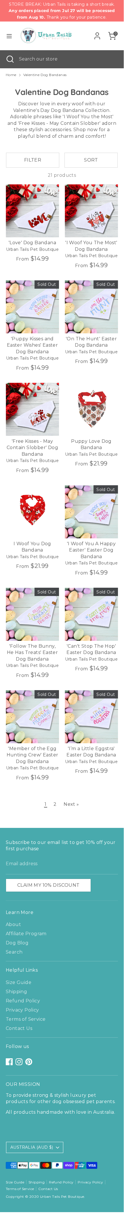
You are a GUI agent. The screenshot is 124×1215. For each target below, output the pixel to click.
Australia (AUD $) (31, 1147)
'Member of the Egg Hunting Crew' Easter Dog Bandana (32, 755)
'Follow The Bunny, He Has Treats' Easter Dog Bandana (32, 652)
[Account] (97, 33)
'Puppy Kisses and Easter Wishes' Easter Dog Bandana (32, 345)
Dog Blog (17, 943)
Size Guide (18, 982)
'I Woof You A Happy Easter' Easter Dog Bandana (91, 550)
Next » (71, 804)
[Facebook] (9, 1061)
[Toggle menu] (9, 36)
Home (11, 75)
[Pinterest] (28, 1061)
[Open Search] (9, 59)
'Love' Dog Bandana (32, 242)
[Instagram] (19, 1061)
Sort (91, 160)
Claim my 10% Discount (48, 885)
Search (14, 952)
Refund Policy (23, 1001)
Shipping (16, 991)
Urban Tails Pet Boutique (62, 1196)
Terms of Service (25, 1019)
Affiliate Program (26, 933)
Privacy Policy (22, 1010)
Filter (32, 160)
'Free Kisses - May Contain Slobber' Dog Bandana (32, 447)
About (13, 924)
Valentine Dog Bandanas (45, 75)
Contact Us (19, 1028)
